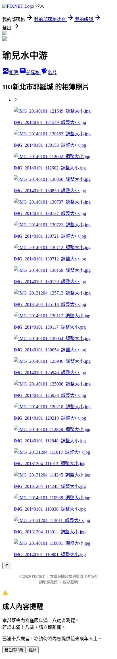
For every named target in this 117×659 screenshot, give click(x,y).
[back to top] (6, 565)
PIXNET (38, 576)
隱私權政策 (48, 582)
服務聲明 (70, 582)
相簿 (14, 72)
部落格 (33, 72)
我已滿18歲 (14, 650)
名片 (52, 72)
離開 (32, 650)
